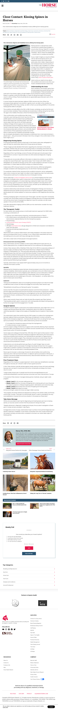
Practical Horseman (34, 639)
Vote (29, 548)
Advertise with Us (34, 669)
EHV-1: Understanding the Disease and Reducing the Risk (19, 504)
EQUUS (32, 630)
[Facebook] (12, 629)
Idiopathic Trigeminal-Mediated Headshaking (41, 471)
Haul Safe (32, 632)
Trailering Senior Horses (9, 471)
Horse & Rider (33, 637)
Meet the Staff (33, 660)
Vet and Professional (22, 32)
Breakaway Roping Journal (36, 625)
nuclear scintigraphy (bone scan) (23, 177)
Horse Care (30, 30)
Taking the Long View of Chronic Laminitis (40, 493)
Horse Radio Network (8, 669)
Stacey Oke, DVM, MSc (23, 431)
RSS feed (13, 693)
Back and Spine (10, 30)
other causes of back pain (46, 77)
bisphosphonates (16, 225)
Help (5, 667)
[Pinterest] (9, 629)
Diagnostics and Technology (21, 30)
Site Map (21, 693)
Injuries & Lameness (38, 30)
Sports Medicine (13, 32)
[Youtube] (3, 629)
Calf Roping (33, 628)
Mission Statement (34, 662)
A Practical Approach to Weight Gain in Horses (19, 512)
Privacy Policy (33, 674)
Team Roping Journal (35, 644)
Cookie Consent (34, 676)
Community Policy (34, 667)
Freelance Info (7, 665)
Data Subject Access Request (37, 672)
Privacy (29, 693)
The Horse (32, 646)
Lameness (45, 30)
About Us (6, 660)
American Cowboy (34, 620)
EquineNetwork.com (41, 693)
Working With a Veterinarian (33, 32)
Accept (51, 706)
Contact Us (6, 662)
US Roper (32, 651)
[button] (8, 34)
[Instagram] (6, 629)
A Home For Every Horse (36, 618)
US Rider (32, 649)
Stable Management (34, 642)
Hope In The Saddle (34, 635)
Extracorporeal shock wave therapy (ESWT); (18, 222)
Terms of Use (33, 665)
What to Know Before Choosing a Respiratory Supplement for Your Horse (47, 505)
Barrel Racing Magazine (35, 623)
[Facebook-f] (1, 1)
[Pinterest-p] (5, 1)
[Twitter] (3, 1)
